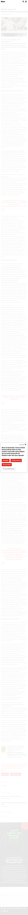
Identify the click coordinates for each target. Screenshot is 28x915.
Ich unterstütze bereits (8, 468)
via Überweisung (16, 460)
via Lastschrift (7, 464)
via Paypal (5, 460)
